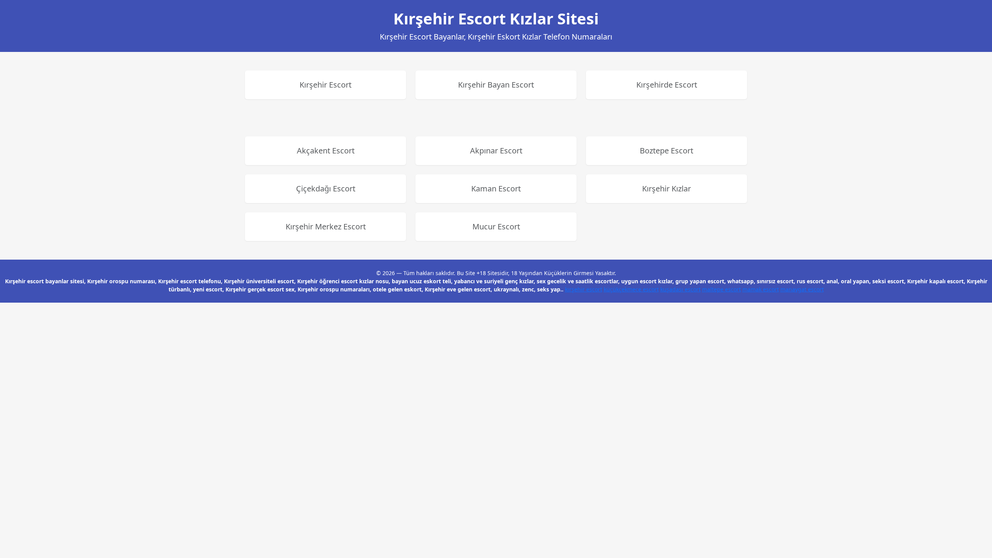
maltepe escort (721, 289)
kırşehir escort (583, 289)
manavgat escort (802, 289)
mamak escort (760, 289)
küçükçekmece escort (631, 289)
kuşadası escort (680, 289)
